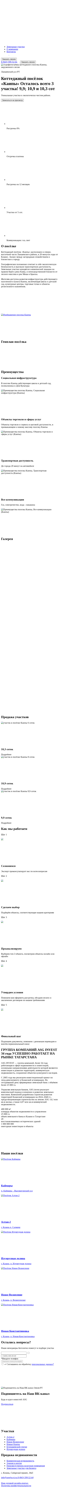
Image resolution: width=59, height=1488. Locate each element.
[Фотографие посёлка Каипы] (29, 554)
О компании (12, 49)
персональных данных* (43, 1364)
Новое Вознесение (15, 1442)
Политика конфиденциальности (16, 1485)
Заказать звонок (9, 59)
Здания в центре (14, 1463)
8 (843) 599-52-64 (9, 62)
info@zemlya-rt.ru (9, 1477)
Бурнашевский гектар (17, 1447)
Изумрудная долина (16, 1449)
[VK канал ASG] (8, 54)
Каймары (11, 1439)
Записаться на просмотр (12, 100)
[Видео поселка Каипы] (29, 314)
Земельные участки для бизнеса (21, 1468)
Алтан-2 (10, 1437)
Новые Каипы (13, 1444)
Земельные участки (16, 47)
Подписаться (7, 1404)
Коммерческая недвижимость (20, 1461)
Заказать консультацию (12, 1361)
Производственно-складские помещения (26, 1466)
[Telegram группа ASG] (10, 54)
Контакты (11, 51)
